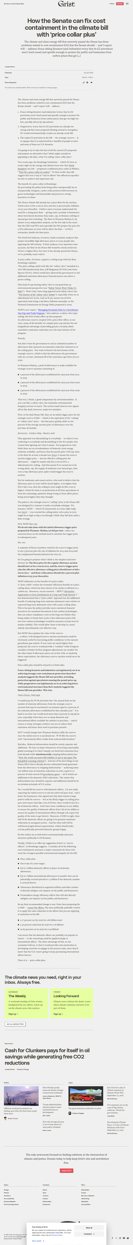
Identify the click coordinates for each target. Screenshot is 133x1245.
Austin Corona (13, 1118)
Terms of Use (8, 1238)
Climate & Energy (23, 1069)
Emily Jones (47, 1130)
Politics (6, 1193)
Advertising (85, 1198)
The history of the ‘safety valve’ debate (37, 294)
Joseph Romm (10, 67)
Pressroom (46, 1204)
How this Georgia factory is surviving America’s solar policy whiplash (53, 1124)
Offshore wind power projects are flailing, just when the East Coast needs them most (20, 1111)
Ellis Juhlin (46, 1115)
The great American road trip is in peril (84, 1108)
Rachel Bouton (112, 1099)
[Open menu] (127, 3)
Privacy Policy (17, 1238)
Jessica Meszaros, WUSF (51, 1096)
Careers (45, 1198)
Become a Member (87, 1196)
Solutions (7, 1196)
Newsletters (85, 1190)
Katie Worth (47, 1098)
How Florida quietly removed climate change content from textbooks (53, 1090)
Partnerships (47, 1201)
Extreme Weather (10, 1201)
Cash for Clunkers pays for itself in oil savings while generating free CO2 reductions (47, 1056)
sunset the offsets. (36, 907)
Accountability (9, 1198)
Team (44, 1193)
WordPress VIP (21, 1236)
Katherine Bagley (78, 1113)
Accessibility (85, 1204)
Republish (84, 1201)
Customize (88, 1234)
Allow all (89, 1228)
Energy (6, 1190)
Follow (112, 3)
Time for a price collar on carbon (34, 172)
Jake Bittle (111, 1116)
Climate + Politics (87, 77)
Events (83, 1193)
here (54, 455)
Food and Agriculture (11, 1204)
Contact (45, 1196)
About (45, 1190)
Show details (36, 1241)
